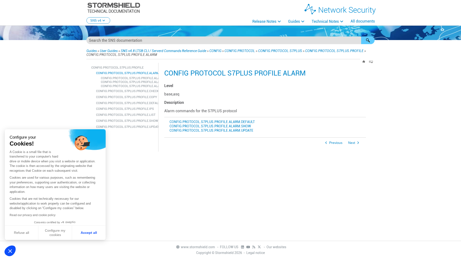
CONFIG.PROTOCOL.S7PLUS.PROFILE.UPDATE (126, 127)
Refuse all (21, 233)
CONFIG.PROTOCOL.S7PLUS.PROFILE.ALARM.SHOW (128, 82)
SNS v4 (95, 20)
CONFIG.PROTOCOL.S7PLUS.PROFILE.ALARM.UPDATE (128, 86)
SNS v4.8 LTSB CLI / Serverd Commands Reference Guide (163, 51)
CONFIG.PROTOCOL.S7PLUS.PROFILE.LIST (126, 115)
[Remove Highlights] (371, 61)
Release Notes (264, 21)
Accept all (89, 233)
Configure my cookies (55, 233)
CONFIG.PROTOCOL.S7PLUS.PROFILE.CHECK (126, 91)
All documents (363, 21)
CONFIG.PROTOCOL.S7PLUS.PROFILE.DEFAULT (126, 103)
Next (351, 143)
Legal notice (255, 253)
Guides (294, 21)
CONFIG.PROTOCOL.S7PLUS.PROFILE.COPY (126, 97)
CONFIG (215, 51)
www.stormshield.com (198, 247)
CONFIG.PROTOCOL (239, 51)
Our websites (276, 247)
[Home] (363, 61)
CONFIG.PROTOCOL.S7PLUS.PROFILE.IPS (125, 109)
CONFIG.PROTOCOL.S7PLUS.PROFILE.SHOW (126, 121)
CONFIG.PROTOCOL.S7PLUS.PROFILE (334, 51)
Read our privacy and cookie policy (32, 215)
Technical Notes (325, 21)
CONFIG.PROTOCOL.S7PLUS (280, 51)
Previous (335, 143)
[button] (368, 40)
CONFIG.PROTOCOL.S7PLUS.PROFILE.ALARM (126, 73)
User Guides (109, 51)
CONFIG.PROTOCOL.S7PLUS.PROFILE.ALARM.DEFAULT (128, 78)
